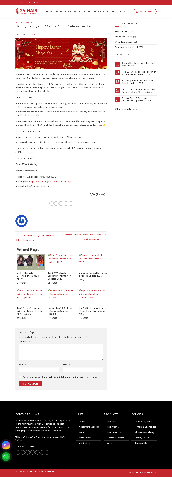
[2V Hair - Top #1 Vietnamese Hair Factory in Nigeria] (28, 11)
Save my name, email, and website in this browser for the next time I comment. (61, 377)
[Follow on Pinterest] (149, 2)
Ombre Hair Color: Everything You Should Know (28, 275)
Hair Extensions (115, 432)
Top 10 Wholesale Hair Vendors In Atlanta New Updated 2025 (59, 275)
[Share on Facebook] (51, 203)
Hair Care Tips (122, 31)
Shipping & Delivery (145, 432)
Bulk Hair (111, 421)
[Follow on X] (146, 2)
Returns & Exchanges (145, 426)
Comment (24, 341)
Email (66, 365)
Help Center (101, 11)
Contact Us (118, 11)
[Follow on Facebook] (136, 2)
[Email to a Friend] (61, 203)
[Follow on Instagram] (139, 2)
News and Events (23, 22)
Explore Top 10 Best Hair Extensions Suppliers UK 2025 (60, 311)
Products (74, 11)
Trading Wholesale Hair (126, 47)
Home (49, 11)
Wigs (109, 443)
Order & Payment (143, 421)
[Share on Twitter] (56, 203)
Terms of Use (141, 443)
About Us (60, 11)
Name (22, 365)
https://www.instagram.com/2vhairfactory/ (50, 181)
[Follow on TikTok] (143, 2)
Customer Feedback (89, 426)
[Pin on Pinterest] (66, 203)
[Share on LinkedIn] (71, 203)
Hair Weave (113, 426)
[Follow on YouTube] (155, 2)
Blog (87, 11)
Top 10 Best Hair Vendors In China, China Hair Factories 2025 (92, 311)
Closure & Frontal (115, 437)
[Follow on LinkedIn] (152, 2)
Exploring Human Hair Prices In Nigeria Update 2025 (137, 81)
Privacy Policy (142, 437)
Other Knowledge (123, 41)
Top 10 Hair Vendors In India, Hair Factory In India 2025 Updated (29, 311)
